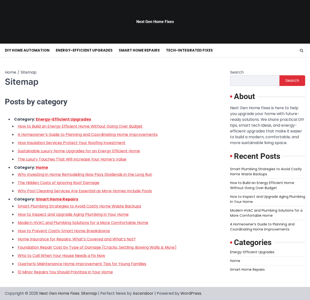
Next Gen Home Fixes (155, 21)
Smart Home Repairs (139, 50)
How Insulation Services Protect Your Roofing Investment (71, 143)
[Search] (301, 50)
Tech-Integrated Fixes (189, 50)
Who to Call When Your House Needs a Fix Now (61, 255)
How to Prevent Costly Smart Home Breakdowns (64, 231)
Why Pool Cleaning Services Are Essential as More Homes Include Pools (85, 191)
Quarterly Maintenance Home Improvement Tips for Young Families (82, 264)
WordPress (190, 293)
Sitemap (89, 293)
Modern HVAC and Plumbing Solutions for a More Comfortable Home (83, 222)
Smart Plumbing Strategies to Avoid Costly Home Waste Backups (79, 206)
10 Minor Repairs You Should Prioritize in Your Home (65, 272)
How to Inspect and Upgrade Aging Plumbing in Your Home (73, 214)
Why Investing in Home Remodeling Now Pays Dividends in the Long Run (85, 174)
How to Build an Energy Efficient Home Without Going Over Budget (80, 126)
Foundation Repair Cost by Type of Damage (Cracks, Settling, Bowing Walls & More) (97, 247)
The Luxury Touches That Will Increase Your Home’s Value (72, 159)
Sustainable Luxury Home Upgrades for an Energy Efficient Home (79, 151)
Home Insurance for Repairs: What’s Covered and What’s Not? (77, 239)
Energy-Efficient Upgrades (84, 50)
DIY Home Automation (27, 50)
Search (237, 72)
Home (42, 167)
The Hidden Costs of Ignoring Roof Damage (58, 182)
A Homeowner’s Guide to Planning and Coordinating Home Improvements (88, 134)
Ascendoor (143, 293)
